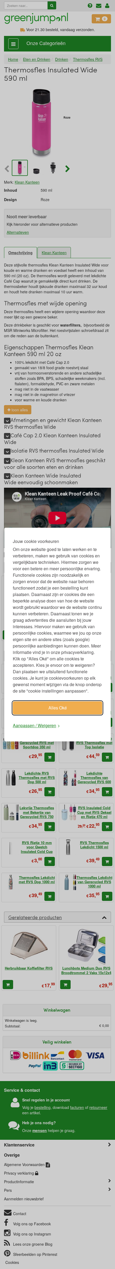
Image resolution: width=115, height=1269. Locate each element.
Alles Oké (57, 708)
